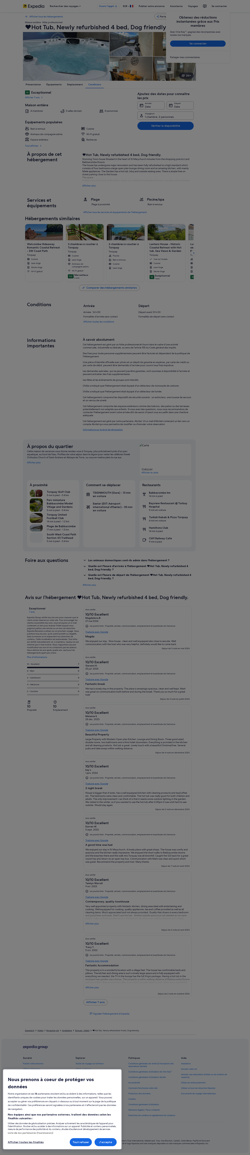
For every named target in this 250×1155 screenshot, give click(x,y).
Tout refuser (81, 1142)
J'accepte (105, 1142)
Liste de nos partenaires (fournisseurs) (30, 1133)
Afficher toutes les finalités (26, 1142)
